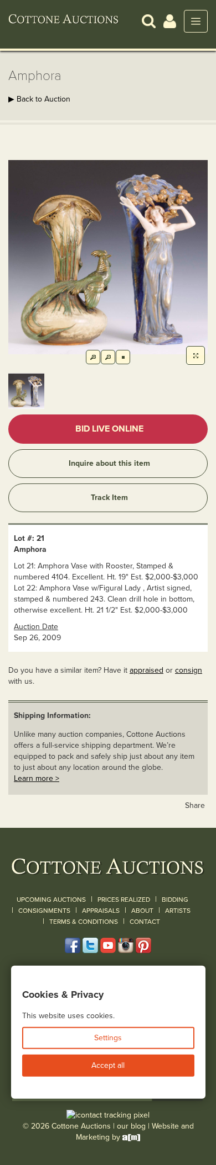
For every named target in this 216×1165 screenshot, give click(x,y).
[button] (149, 20)
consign (188, 670)
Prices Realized (123, 899)
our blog (131, 1126)
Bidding (175, 899)
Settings (108, 1037)
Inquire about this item (109, 463)
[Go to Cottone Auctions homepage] (63, 21)
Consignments (44, 910)
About (142, 910)
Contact (145, 921)
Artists (178, 910)
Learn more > (36, 778)
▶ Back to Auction (39, 99)
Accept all (108, 1065)
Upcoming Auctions (51, 899)
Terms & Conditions (83, 921)
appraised (146, 670)
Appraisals (101, 910)
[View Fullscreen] (195, 355)
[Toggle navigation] (196, 21)
